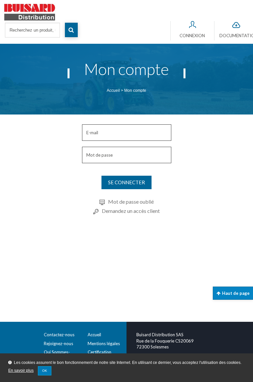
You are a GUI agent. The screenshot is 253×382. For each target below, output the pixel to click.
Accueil (113, 90)
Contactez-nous (59, 334)
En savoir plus (21, 370)
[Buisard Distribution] (128, 12)
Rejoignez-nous (58, 343)
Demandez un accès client (131, 211)
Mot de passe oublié (131, 201)
